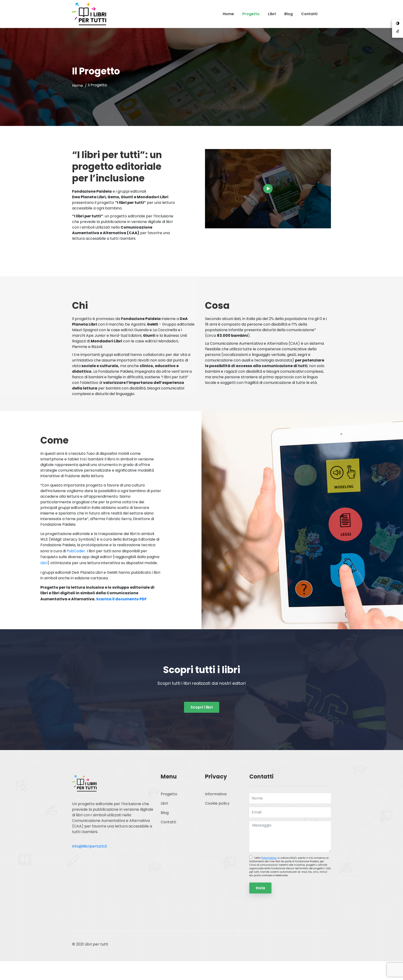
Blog (288, 14)
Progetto (251, 14)
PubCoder (76, 551)
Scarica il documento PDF (121, 599)
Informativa (215, 794)
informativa (269, 857)
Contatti (309, 14)
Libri (272, 14)
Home (228, 14)
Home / (80, 85)
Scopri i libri (202, 707)
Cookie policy (217, 803)
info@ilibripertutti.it (89, 846)
